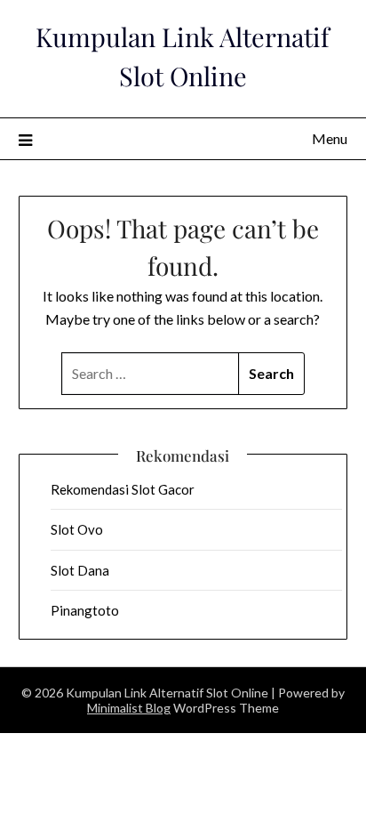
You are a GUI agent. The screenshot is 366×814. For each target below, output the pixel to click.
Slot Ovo (77, 529)
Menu (329, 138)
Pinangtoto (85, 610)
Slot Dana (80, 570)
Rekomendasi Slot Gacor (123, 489)
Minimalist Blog (129, 707)
